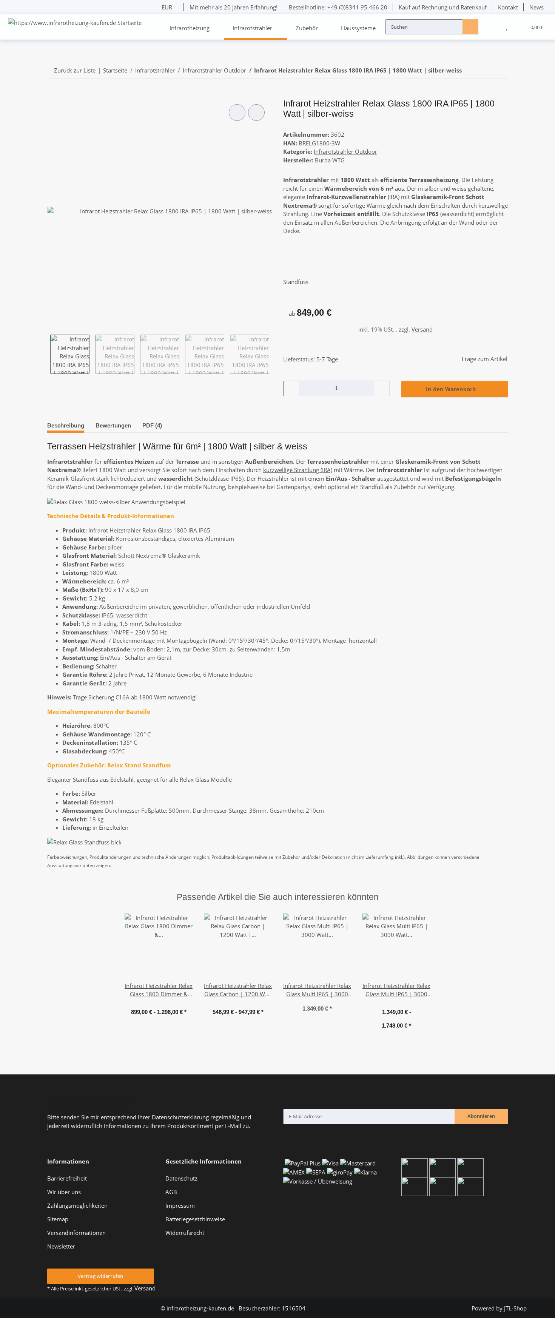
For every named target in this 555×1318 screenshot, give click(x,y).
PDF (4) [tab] (152, 425)
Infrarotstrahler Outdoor (345, 151)
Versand (422, 329)
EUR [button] (167, 7)
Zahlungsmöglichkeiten (77, 1205)
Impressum (180, 1205)
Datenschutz (181, 1178)
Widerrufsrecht (184, 1232)
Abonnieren (481, 1116)
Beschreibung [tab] (65, 425)
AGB (171, 1192)
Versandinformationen (76, 1232)
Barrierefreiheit (67, 1178)
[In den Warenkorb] (53, 95)
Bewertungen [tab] (113, 425)
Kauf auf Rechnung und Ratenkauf (443, 7)
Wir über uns (64, 1192)
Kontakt (508, 7)
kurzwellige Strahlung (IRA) (297, 470)
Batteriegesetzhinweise (195, 1219)
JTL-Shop (515, 1308)
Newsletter (61, 1246)
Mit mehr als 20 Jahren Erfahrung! (234, 7)
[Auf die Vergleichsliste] (237, 112)
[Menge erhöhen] (381, 388)
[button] (492, 27)
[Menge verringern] (291, 388)
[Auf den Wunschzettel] (256, 112)
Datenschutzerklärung (180, 1117)
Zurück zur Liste (75, 70)
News (536, 7)
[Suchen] (470, 26)
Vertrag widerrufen (100, 1276)
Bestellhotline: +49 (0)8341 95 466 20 (338, 7)
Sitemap (57, 1219)
